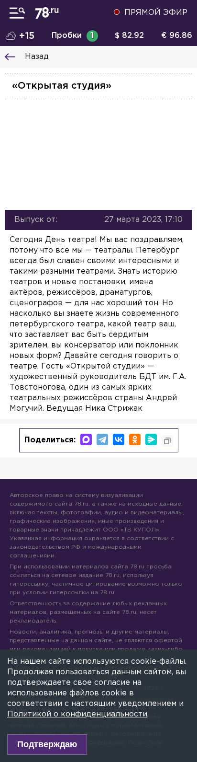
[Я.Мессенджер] (151, 439)
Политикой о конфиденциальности (77, 714)
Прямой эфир (155, 12)
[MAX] (86, 439)
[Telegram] (102, 439)
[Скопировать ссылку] (167, 441)
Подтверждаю (47, 744)
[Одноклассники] (135, 439)
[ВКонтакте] (118, 439)
